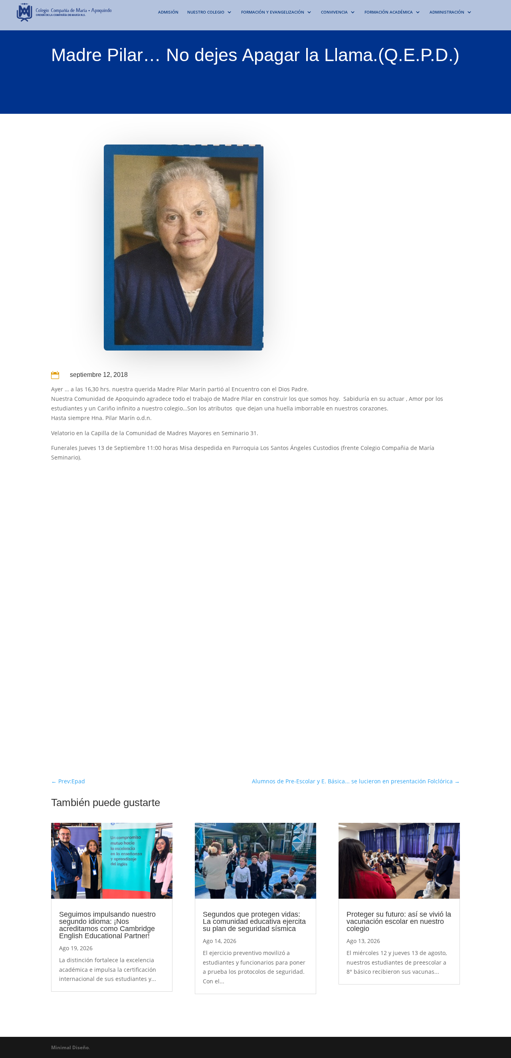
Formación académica (388, 12)
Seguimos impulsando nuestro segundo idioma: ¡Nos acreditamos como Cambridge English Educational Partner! (107, 925)
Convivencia (334, 12)
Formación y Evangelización (272, 12)
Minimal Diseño (70, 1047)
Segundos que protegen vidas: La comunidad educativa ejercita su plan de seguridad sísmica (254, 921)
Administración (447, 12)
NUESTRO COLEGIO (205, 12)
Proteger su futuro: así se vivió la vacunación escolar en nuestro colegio (399, 921)
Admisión (168, 12)
